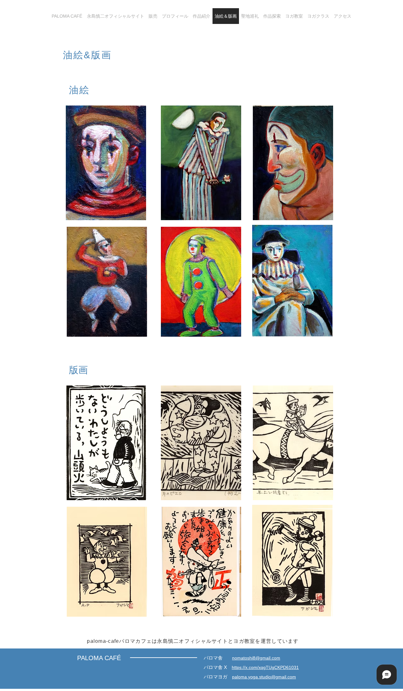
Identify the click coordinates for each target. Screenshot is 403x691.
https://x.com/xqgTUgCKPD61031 (265, 667)
